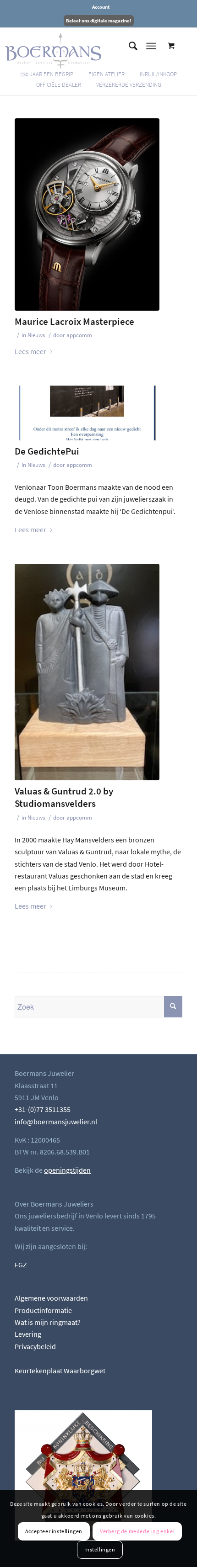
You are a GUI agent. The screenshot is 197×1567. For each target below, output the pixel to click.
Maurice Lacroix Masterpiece (74, 321)
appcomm (79, 335)
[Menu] (151, 46)
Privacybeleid (35, 1346)
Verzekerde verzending (128, 85)
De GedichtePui (47, 451)
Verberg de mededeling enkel (137, 1531)
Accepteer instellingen (53, 1531)
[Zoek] (128, 46)
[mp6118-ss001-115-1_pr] (87, 214)
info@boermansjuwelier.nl (56, 1121)
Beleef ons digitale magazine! (98, 20)
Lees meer (30, 351)
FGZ (21, 1264)
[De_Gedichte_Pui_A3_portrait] (87, 413)
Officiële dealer (58, 85)
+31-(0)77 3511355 (43, 1109)
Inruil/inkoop (158, 74)
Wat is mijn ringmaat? (48, 1322)
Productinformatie (43, 1310)
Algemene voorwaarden (51, 1297)
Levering (28, 1334)
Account (100, 7)
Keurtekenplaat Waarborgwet (60, 1370)
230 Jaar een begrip (46, 74)
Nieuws (36, 335)
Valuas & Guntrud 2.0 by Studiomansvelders (64, 797)
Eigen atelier (106, 74)
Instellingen (99, 1549)
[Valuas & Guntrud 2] (87, 672)
